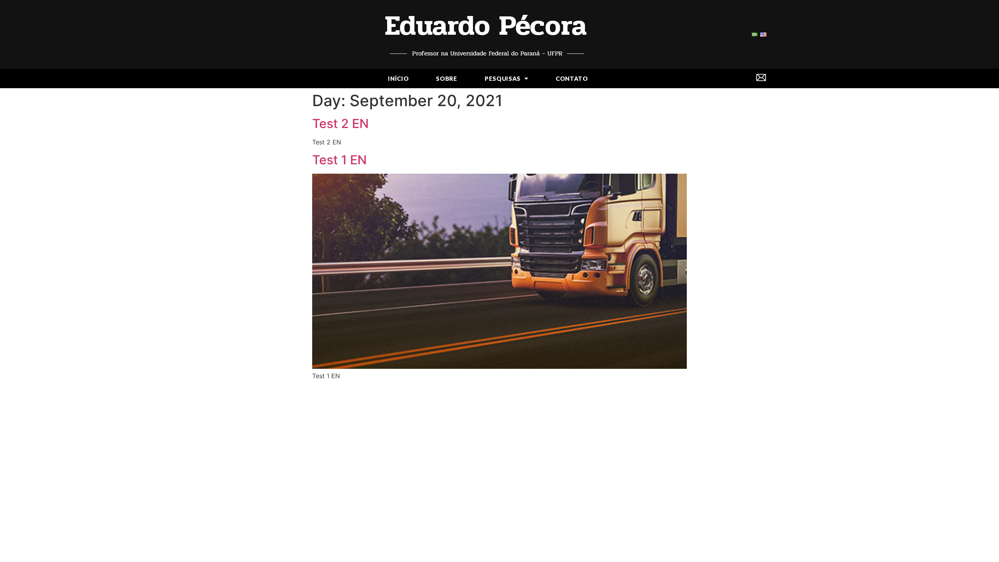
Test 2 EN (340, 123)
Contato (572, 78)
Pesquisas (503, 78)
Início (398, 78)
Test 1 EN (339, 159)
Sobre (446, 78)
